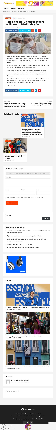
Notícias (6, 8)
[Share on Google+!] (32, 30)
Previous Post (8, 101)
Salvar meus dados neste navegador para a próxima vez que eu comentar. (25, 197)
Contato (19, 8)
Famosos (8, 11)
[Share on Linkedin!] (36, 30)
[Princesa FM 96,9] (8, 3)
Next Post (49, 101)
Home (4, 11)
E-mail (23, 189)
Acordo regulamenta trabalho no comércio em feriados (20, 244)
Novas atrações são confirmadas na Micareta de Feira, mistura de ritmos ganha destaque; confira (15, 104)
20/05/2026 (8, 160)
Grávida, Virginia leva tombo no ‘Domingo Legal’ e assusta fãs (41, 104)
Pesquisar (8, 215)
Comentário (9, 177)
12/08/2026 (26, 136)
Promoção (13, 8)
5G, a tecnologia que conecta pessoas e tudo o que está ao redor (23, 247)
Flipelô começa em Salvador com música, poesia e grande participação (24, 235)
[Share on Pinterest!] (39, 30)
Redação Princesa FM (11, 27)
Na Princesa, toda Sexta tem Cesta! (20, 380)
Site (37, 189)
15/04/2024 (21, 27)
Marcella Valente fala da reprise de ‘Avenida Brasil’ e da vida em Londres (15, 156)
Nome (7, 189)
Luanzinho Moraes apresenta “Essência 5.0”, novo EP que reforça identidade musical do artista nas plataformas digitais (32, 132)
